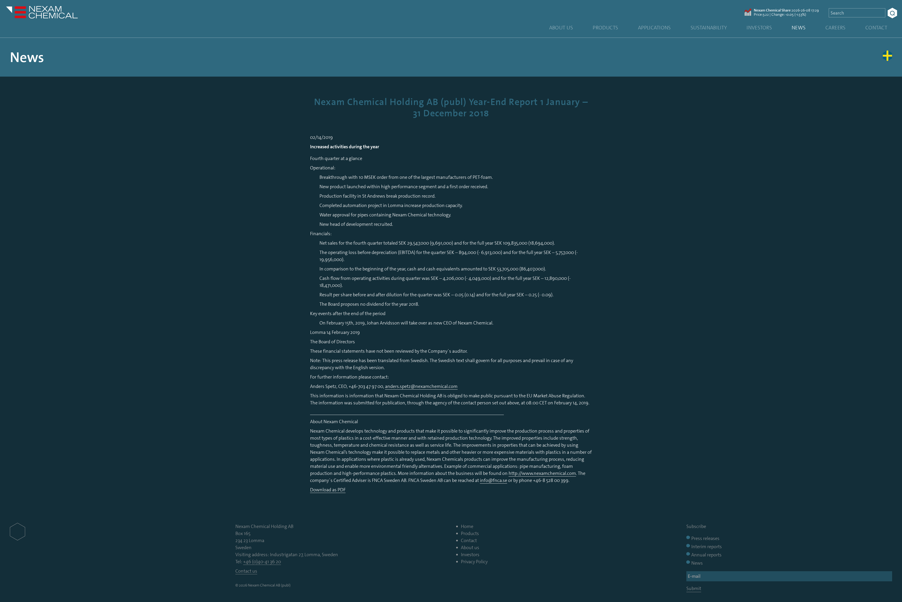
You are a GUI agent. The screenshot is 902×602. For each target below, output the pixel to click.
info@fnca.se (493, 480)
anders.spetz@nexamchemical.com (421, 386)
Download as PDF (328, 490)
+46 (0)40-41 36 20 (262, 562)
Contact (876, 27)
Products (605, 27)
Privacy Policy (474, 562)
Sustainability (709, 27)
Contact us (246, 571)
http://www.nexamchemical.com (542, 473)
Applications (654, 27)
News (799, 27)
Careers (835, 27)
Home (467, 526)
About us (561, 27)
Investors (759, 27)
